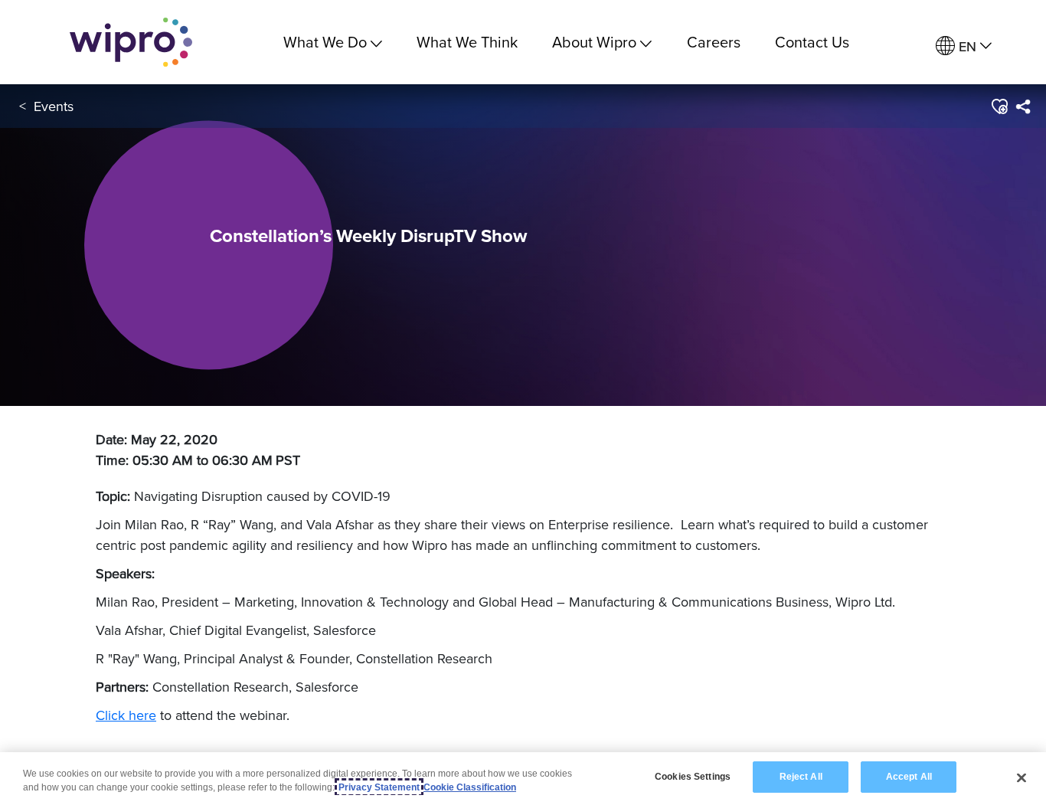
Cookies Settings (693, 776)
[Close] (1021, 777)
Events (54, 106)
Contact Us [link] (812, 42)
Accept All (909, 776)
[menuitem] (963, 46)
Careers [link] (713, 42)
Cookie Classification (469, 787)
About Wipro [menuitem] (594, 42)
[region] (523, 778)
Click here (126, 715)
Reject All (801, 776)
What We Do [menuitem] (325, 42)
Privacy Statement (379, 787)
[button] (999, 106)
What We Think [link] (467, 42)
